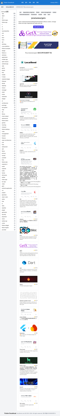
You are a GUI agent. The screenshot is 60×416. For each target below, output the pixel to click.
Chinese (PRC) (54, 2)
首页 (2, 7)
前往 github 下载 (38, 27)
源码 (34, 2)
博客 (37, 2)
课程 (22, 2)
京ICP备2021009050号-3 (49, 413)
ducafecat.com (21, 413)
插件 (26, 2)
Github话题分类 (10, 7)
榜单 (30, 2)
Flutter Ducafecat (10, 413)
